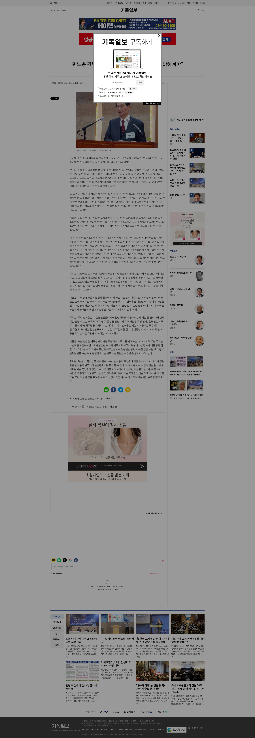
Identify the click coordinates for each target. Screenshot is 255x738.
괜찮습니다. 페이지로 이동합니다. (111, 96)
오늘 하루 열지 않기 (152, 103)
